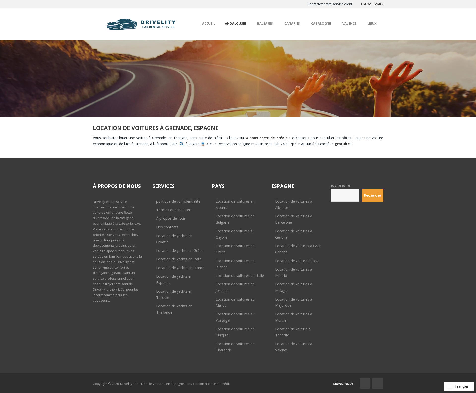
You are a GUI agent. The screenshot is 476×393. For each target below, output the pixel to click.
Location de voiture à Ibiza (297, 260)
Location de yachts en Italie (179, 258)
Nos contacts (167, 226)
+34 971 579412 (371, 4)
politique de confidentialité (178, 201)
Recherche (341, 186)
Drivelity (99, 201)
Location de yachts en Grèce (179, 250)
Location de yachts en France (180, 267)
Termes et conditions (174, 209)
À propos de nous (171, 218)
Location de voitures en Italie (240, 275)
